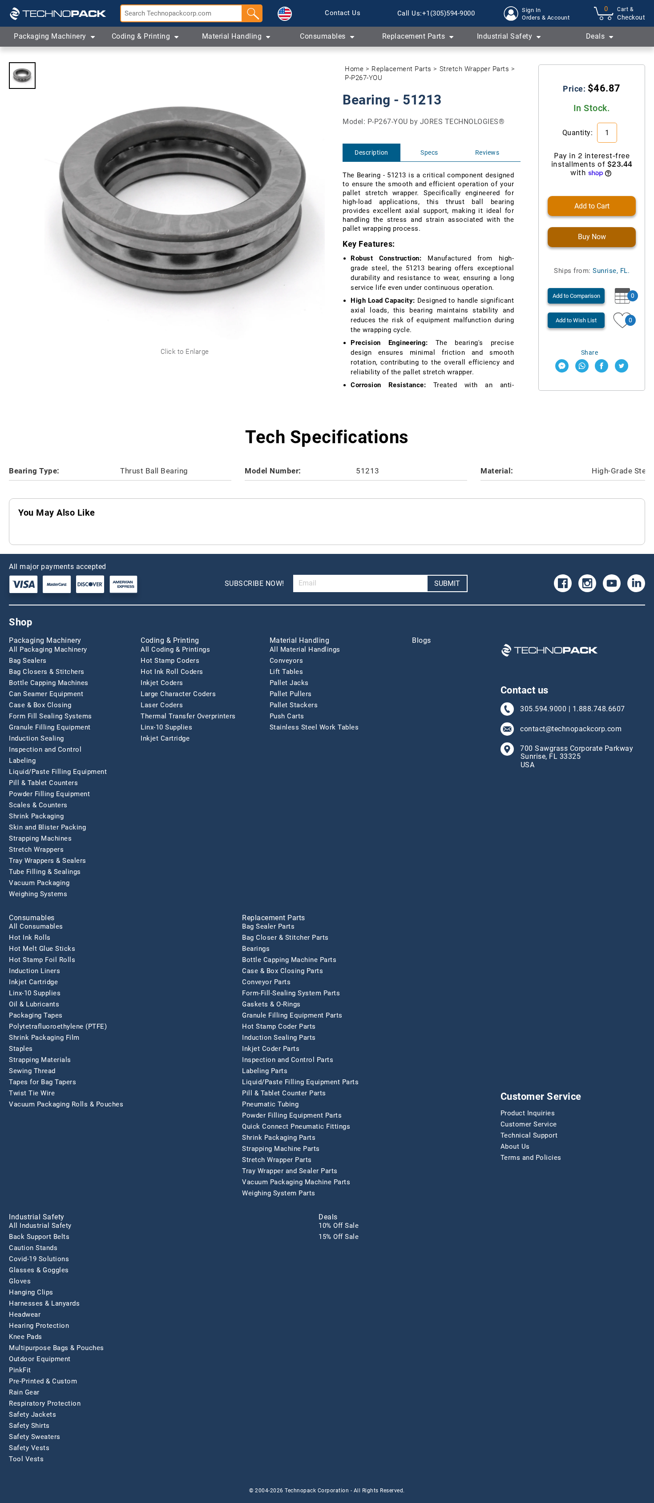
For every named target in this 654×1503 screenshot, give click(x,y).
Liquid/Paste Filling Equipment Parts (300, 1082)
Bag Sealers (28, 661)
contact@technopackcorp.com (571, 729)
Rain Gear (24, 1392)
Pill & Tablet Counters (43, 783)
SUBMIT (447, 583)
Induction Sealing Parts (279, 1038)
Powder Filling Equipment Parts (292, 1115)
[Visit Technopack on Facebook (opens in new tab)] (563, 583)
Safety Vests (29, 1448)
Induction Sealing (36, 738)
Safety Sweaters (35, 1437)
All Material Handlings (305, 649)
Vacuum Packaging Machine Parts (296, 1182)
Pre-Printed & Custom (43, 1381)
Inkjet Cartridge (165, 738)
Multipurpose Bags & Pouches (56, 1348)
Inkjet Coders (162, 683)
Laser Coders (162, 705)
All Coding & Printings (175, 649)
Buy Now (592, 236)
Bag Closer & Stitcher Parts (285, 938)
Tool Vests (26, 1459)
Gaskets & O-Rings (271, 1004)
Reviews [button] (487, 152)
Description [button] (371, 152)
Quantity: (578, 132)
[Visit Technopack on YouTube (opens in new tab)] (612, 583)
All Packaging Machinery (48, 649)
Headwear (24, 1315)
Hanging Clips (31, 1292)
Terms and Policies (531, 1158)
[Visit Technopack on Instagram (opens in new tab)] (587, 583)
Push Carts (287, 716)
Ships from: (592, 271)
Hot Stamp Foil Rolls (42, 960)
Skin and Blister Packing (47, 827)
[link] (342, 13)
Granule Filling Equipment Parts (292, 1015)
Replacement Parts (401, 69)
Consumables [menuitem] (323, 36)
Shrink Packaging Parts (278, 1138)
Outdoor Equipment (40, 1359)
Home (354, 69)
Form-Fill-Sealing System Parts (291, 993)
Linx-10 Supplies (166, 727)
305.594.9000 (543, 709)
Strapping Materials (40, 1060)
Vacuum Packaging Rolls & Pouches (66, 1104)
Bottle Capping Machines (49, 683)
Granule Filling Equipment (50, 727)
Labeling (22, 761)
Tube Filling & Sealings (45, 872)
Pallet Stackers (294, 705)
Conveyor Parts (266, 982)
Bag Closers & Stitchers (47, 672)
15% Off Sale (339, 1237)
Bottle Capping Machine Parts (289, 960)
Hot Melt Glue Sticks (42, 949)
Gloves (20, 1281)
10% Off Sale (339, 1226)
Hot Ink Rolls (30, 938)
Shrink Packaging (36, 816)
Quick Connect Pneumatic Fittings (296, 1126)
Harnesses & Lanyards (44, 1303)
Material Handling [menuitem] (232, 36)
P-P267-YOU (363, 78)
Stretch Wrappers (36, 850)
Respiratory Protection (45, 1403)
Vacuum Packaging (39, 883)
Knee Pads (25, 1337)
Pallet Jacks (289, 683)
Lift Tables (286, 672)
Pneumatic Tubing (270, 1104)
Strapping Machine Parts (281, 1149)
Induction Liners (34, 971)
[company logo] (58, 13)
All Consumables (36, 926)
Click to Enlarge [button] (185, 352)
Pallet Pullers (291, 694)
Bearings (256, 949)
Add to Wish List (576, 320)
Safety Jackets (32, 1415)
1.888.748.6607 (599, 709)
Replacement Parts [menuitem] (413, 36)
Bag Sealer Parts (268, 926)
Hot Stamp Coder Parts (279, 1026)
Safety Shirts (29, 1426)
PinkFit (20, 1370)
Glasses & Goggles (39, 1270)
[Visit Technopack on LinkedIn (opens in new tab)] (636, 583)
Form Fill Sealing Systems (50, 716)
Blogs (421, 641)
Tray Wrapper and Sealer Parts (290, 1171)
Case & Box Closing (40, 705)
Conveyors (286, 661)
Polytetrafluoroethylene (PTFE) (58, 1026)
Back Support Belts (39, 1237)
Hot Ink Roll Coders (172, 672)
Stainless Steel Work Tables (314, 727)
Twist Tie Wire (32, 1093)
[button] (285, 13)
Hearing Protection (39, 1326)
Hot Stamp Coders (170, 661)
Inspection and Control (45, 749)
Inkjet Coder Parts (270, 1049)
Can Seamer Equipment (46, 694)
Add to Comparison (576, 296)
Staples (21, 1049)
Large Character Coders (178, 694)
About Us (515, 1146)
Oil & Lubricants (34, 1004)
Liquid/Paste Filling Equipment (58, 772)
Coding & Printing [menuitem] (141, 36)
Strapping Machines (40, 838)
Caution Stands (33, 1248)
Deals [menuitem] (595, 36)
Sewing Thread (32, 1071)
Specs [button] (429, 152)
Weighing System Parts (278, 1193)
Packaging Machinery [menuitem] (50, 36)
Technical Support (529, 1135)
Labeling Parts (264, 1071)
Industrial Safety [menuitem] (505, 36)
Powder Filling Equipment (49, 794)
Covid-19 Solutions (39, 1259)
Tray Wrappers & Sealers (47, 861)
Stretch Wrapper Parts (474, 69)
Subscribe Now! (254, 583)
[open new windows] (562, 366)
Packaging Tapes (36, 1015)
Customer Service (529, 1124)
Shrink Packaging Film (44, 1038)
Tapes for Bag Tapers (42, 1082)
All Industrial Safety (40, 1226)
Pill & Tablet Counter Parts (284, 1093)
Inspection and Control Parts (287, 1060)
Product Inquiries (528, 1113)
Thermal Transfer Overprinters (188, 716)
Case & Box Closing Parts (282, 971)
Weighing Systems (38, 894)
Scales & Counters (38, 805)
